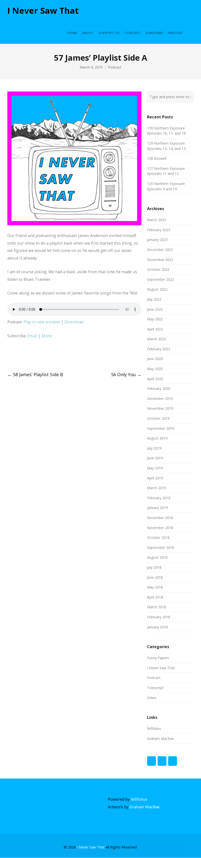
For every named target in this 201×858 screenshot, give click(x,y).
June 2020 (155, 358)
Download (73, 322)
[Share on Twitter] (18, 355)
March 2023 (156, 219)
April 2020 (155, 378)
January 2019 (157, 507)
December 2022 (160, 249)
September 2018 (160, 547)
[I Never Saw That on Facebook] (151, 761)
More (47, 336)
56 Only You (126, 374)
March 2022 (156, 339)
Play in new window (42, 322)
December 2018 (160, 517)
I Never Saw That (43, 11)
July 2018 (154, 567)
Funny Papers (158, 657)
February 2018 (158, 617)
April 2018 (155, 597)
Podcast (114, 67)
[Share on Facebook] (9, 355)
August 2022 (157, 289)
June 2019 (155, 458)
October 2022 (158, 269)
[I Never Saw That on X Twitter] (162, 761)
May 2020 (155, 368)
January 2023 (157, 239)
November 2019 (160, 408)
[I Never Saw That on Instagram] (172, 761)
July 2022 (154, 299)
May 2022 (155, 319)
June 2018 (155, 577)
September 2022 (160, 279)
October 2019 (158, 418)
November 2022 (160, 259)
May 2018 (155, 587)
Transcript (155, 687)
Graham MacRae (160, 738)
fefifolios (154, 728)
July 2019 (154, 448)
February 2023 (158, 229)
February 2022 (158, 349)
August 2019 (157, 438)
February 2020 (158, 388)
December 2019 (160, 398)
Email (32, 336)
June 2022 (155, 309)
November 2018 (160, 527)
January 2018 (157, 627)
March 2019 (156, 487)
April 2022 (155, 329)
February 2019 (158, 498)
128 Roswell (156, 158)
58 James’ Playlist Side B (35, 374)
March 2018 (156, 607)
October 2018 (158, 537)
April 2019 (155, 478)
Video (151, 697)
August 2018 (157, 557)
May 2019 (155, 468)
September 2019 (160, 428)
